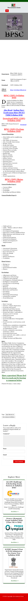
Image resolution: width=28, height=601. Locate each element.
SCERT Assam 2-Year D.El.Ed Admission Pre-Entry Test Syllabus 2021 (14, 552)
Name (5, 448)
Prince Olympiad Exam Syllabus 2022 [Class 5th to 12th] (14, 520)
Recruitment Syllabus (8, 417)
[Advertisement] (14, 57)
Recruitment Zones (14, 7)
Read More (14, 511)
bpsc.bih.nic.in (10, 414)
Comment (6, 433)
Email (5, 454)
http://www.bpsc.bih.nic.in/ (18, 90)
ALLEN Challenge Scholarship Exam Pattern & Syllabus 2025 (14, 485)
